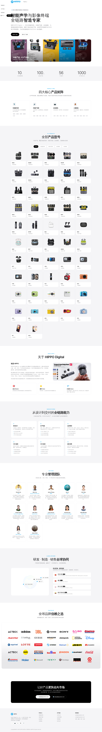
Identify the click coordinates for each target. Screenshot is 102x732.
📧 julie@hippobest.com (43, 696)
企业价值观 (59, 717)
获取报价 (9, 15)
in (17, 723)
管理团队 (59, 719)
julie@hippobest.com (79, 715)
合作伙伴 (59, 721)
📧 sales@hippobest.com (58, 696)
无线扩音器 (50, 146)
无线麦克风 (42, 146)
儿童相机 (65, 146)
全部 (36, 146)
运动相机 (58, 146)
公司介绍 (59, 715)
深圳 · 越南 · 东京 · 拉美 (80, 719)
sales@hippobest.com (80, 717)
